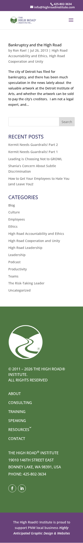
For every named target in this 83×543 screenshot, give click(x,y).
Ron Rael (20, 50)
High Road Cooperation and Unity (34, 241)
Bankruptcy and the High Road (35, 44)
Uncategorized (19, 290)
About (14, 393)
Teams (13, 276)
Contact (16, 438)
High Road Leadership (25, 247)
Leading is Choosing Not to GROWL (35, 159)
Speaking (17, 420)
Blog (11, 205)
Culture (14, 212)
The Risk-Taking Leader (26, 283)
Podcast (14, 262)
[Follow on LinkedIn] (22, 488)
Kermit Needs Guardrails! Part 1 (33, 152)
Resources (18, 429)
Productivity (17, 269)
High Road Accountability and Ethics (36, 233)
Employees (16, 219)
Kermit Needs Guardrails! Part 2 (33, 144)
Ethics (13, 226)
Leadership (17, 255)
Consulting (20, 402)
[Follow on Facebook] (12, 488)
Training (17, 411)
